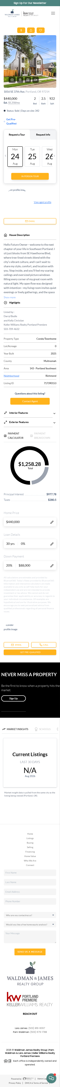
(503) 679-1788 (38, 1032)
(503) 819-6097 (36, 1028)
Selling (30, 847)
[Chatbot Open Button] (51, 1078)
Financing (30, 851)
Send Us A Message (30, 952)
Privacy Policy (15, 1083)
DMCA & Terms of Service (36, 1083)
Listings (30, 838)
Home (30, 834)
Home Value (30, 856)
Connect (30, 865)
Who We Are (30, 860)
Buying (30, 843)
